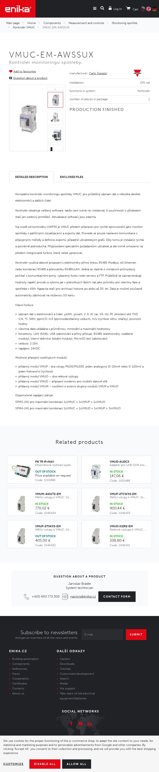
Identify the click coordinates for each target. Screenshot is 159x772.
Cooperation (20, 678)
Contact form (117, 596)
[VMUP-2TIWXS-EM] (23, 536)
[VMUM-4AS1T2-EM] (23, 504)
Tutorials (65, 669)
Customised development (77, 674)
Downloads (67, 664)
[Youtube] (80, 724)
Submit (136, 634)
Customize (13, 764)
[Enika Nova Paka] (18, 9)
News (16, 674)
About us (18, 693)
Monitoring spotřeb (124, 23)
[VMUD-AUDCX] (98, 472)
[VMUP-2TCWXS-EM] (98, 504)
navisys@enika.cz (83, 596)
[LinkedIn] (90, 724)
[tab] (31, 177)
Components (52, 23)
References (19, 669)
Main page (13, 23)
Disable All (45, 764)
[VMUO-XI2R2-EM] (98, 536)
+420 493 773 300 (46, 596)
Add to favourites (24, 71)
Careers (65, 659)
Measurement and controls (86, 23)
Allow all (77, 764)
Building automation (25, 659)
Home (31, 23)
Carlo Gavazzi (98, 73)
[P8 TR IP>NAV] (23, 471)
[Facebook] (71, 724)
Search (64, 678)
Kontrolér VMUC (24, 27)
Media (64, 683)
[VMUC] (27, 118)
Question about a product (30, 78)
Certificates (19, 683)
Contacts (18, 688)
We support (67, 688)
